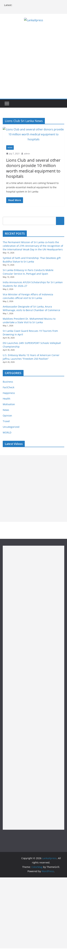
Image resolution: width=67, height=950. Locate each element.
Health (6, 398)
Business (8, 381)
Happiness (9, 393)
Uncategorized (11, 426)
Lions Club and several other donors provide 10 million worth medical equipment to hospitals (33, 168)
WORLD (7, 432)
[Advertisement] (33, 63)
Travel (6, 421)
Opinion (7, 415)
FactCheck (8, 387)
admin (27, 153)
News (10, 147)
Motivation (9, 404)
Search (60, 221)
